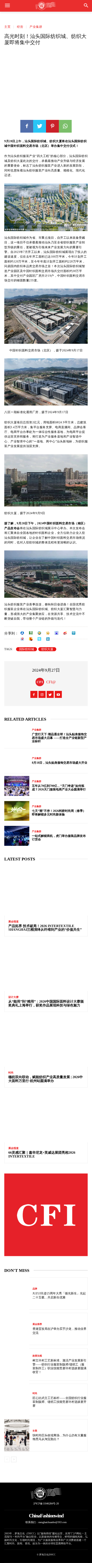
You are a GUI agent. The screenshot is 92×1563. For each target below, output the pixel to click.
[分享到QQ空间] (39, 633)
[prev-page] (7, 1459)
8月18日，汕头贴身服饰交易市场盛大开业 (59, 762)
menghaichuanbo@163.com (52, 1522)
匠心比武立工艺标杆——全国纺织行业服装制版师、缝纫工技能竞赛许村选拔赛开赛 (59, 1401)
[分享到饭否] (39, 639)
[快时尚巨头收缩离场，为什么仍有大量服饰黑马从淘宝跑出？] (16, 1435)
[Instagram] (42, 694)
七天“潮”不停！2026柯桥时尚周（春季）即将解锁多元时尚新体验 (59, 812)
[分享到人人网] (22, 633)
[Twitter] (39, 126)
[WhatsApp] (65, 126)
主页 (7, 26)
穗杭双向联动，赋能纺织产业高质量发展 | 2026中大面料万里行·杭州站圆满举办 (45, 1079)
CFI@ (51, 682)
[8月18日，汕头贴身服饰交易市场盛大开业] (16, 761)
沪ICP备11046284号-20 (46, 1503)
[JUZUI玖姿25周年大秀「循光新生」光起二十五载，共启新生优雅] (16, 1293)
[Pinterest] (52, 126)
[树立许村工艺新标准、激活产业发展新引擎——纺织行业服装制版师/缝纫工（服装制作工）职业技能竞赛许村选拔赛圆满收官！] (16, 1364)
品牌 (35, 1289)
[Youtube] (58, 694)
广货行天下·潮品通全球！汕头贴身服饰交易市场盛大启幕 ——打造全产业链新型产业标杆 (59, 738)
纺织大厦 (47, 649)
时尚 (10, 1072)
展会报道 (13, 921)
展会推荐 (37, 1324)
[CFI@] (41, 682)
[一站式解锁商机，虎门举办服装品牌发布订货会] (16, 836)
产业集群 (36, 26)
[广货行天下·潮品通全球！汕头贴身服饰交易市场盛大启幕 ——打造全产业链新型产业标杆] (16, 736)
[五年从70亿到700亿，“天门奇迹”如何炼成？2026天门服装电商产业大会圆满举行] (16, 786)
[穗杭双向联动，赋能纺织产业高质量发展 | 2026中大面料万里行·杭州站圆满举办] (46, 1042)
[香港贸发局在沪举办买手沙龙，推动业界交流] (16, 1329)
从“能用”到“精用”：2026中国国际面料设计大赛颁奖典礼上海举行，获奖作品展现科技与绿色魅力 (46, 1003)
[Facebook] (26, 126)
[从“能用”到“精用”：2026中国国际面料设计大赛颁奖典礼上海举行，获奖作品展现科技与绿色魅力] (46, 966)
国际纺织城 (26, 649)
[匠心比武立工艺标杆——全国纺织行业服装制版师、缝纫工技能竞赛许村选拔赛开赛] (16, 1400)
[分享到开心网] (48, 633)
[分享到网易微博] (22, 639)
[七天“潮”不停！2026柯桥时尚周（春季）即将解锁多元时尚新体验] (16, 811)
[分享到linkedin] (48, 639)
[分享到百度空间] (56, 633)
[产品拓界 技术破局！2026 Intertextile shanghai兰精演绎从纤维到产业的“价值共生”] (46, 891)
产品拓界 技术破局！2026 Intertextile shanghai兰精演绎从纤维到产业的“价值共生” (45, 928)
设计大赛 (13, 997)
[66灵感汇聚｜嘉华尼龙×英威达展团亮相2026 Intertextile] (46, 1117)
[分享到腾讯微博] (73, 633)
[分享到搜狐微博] (31, 639)
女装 (35, 1431)
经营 (20, 26)
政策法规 (37, 1356)
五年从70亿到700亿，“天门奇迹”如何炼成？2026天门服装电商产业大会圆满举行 (59, 787)
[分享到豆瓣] (31, 633)
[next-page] (13, 1459)
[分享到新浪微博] (65, 633)
